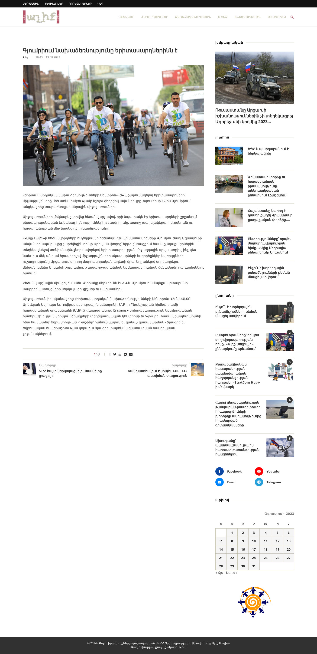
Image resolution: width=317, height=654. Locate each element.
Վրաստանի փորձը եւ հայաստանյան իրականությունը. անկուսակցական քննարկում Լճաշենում (267, 186)
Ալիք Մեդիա (221, 643)
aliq (25, 57)
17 (254, 549)
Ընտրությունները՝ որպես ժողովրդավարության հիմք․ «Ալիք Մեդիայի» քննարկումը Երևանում (269, 246)
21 (221, 557)
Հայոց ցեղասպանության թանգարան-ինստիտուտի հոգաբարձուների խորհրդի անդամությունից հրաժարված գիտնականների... (238, 413)
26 (277, 557)
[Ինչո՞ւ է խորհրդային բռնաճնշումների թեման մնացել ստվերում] (229, 275)
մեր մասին (31, 3)
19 (277, 549)
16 (243, 549)
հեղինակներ (54, 3)
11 (266, 541)
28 (221, 566)
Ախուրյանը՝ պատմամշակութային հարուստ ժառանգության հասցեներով (237, 447)
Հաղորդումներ (154, 17)
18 (266, 549)
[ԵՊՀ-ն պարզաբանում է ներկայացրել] (229, 156)
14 (221, 549)
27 (289, 557)
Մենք (223, 17)
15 (232, 549)
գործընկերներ (80, 3)
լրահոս (222, 137)
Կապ (100, 3)
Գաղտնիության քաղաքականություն (158, 647)
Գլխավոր (126, 17)
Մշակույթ (277, 17)
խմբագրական (229, 42)
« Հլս (219, 572)
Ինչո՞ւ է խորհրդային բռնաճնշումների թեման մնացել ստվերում (269, 272)
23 (243, 557)
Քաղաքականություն (193, 17)
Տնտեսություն (248, 17)
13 (289, 541)
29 (232, 566)
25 (266, 557)
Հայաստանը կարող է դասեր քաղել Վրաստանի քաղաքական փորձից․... (270, 215)
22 (232, 557)
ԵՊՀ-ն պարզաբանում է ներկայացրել (268, 151)
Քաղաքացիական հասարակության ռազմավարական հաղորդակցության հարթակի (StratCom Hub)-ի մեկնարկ (237, 375)
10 (254, 541)
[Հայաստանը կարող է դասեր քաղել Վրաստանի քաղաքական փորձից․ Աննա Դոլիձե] (229, 217)
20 (289, 549)
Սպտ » (231, 572)
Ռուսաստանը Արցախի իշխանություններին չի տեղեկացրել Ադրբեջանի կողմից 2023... (254, 115)
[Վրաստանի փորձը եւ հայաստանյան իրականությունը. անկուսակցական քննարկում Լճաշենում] (229, 184)
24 (254, 557)
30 (243, 566)
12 (277, 541)
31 (254, 566)
